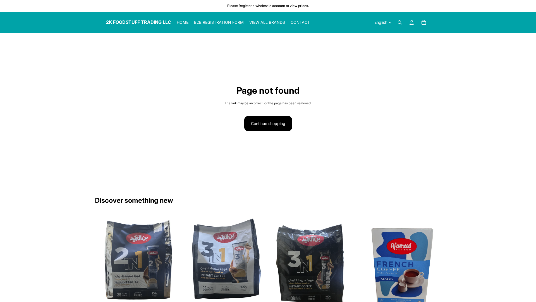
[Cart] (424, 22)
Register (245, 6)
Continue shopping (268, 123)
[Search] (400, 22)
